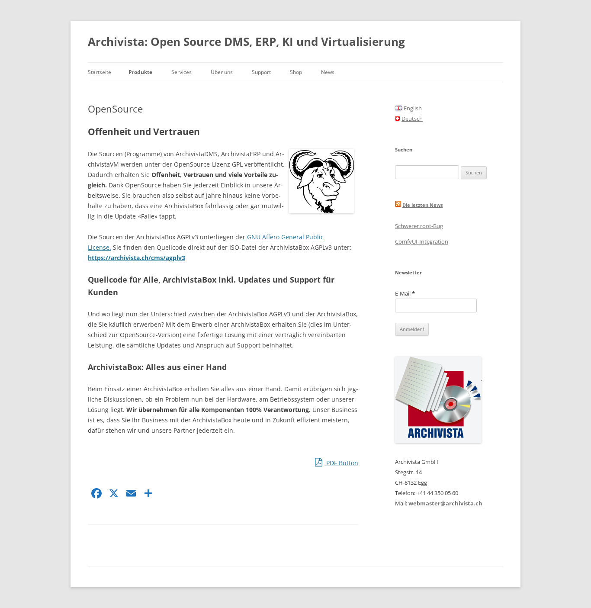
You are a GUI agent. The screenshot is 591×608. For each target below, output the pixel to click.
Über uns (222, 72)
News (327, 72)
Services (181, 72)
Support (261, 72)
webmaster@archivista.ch (445, 503)
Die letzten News (422, 205)
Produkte (140, 72)
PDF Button (341, 463)
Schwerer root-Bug (419, 226)
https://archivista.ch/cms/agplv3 (136, 258)
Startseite (99, 72)
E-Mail (405, 293)
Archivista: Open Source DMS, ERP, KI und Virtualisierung (246, 41)
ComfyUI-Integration (421, 241)
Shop (296, 72)
